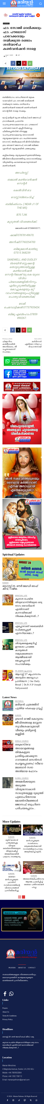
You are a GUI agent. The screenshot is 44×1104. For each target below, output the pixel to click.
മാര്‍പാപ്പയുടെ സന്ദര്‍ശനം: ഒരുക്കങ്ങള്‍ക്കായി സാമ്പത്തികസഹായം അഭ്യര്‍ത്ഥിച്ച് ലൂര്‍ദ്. (33, 846)
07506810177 (34, 228)
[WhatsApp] (30, 63)
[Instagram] (13, 1100)
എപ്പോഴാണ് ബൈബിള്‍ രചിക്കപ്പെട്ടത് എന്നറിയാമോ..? (29, 630)
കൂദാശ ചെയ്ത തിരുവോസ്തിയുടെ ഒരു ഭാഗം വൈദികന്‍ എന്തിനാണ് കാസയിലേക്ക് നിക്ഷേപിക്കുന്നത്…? (20, 1045)
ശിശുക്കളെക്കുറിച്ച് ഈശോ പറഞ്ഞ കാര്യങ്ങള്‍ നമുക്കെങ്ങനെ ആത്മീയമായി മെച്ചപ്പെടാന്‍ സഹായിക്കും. (26, 654)
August (5, 582)
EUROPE (6, 23)
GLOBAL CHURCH (22, 778)
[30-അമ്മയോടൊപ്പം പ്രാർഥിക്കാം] (22, 919)
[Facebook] (13, 63)
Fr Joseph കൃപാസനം (23, 671)
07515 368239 (22, 252)
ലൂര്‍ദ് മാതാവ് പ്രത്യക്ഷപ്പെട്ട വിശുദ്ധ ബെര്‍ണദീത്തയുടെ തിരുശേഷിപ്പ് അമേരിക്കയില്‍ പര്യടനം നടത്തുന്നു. (12, 848)
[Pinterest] (24, 63)
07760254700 (27, 242)
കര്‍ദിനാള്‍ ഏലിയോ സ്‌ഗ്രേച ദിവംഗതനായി (33, 344)
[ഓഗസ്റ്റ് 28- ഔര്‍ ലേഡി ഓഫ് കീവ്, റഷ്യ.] (23, 569)
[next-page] (23, 897)
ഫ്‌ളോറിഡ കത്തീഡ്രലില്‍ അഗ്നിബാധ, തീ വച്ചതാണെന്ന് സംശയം (9, 346)
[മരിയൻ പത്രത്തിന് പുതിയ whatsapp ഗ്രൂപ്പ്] (7, 705)
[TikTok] (19, 1100)
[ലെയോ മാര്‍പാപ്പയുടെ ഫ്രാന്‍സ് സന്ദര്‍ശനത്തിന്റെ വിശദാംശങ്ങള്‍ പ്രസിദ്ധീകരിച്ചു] (11, 866)
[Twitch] (25, 1100)
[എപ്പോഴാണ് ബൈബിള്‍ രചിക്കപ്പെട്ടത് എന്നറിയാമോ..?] (7, 627)
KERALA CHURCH (22, 741)
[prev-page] (19, 897)
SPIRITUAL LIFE (21, 595)
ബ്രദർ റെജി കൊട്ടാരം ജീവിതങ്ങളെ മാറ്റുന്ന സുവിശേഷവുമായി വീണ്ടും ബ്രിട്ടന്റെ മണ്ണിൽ (29, 726)
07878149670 (25, 235)
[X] (18, 63)
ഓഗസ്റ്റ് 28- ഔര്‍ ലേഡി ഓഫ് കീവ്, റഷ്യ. (20, 587)
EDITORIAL (19, 701)
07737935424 (31, 307)
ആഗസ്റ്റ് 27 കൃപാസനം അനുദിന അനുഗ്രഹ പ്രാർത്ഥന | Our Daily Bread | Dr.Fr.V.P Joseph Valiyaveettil (28, 681)
